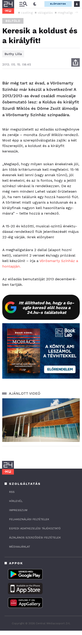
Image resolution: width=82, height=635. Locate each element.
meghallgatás (68, 12)
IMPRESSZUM (18, 510)
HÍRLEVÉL (16, 501)
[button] (76, 12)
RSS (12, 491)
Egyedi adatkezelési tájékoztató (35, 528)
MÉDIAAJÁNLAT (19, 546)
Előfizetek (58, 4)
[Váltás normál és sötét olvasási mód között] (35, 4)
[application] (41, 420)
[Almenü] (23, 4)
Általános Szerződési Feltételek (35, 537)
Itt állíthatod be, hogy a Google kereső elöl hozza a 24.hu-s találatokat (46, 307)
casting (27, 12)
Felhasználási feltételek (29, 519)
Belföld (12, 21)
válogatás (45, 12)
